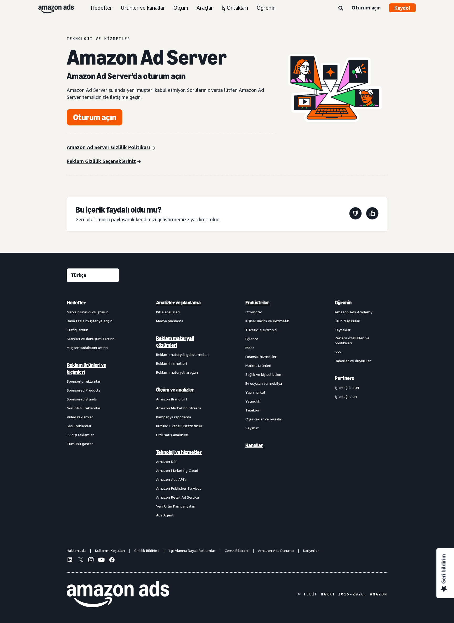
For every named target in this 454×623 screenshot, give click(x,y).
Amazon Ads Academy (353, 312)
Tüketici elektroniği (261, 330)
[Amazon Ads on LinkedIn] (70, 560)
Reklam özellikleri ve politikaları (352, 340)
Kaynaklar (342, 330)
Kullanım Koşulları (110, 550)
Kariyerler (311, 550)
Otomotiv (253, 312)
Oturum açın (366, 7)
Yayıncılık (252, 401)
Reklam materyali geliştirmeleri (182, 354)
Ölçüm (180, 8)
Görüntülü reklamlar (83, 408)
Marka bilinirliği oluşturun (88, 312)
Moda (249, 347)
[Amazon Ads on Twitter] (80, 560)
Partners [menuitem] (344, 378)
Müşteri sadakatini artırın (87, 347)
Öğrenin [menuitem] (343, 302)
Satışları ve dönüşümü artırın (91, 338)
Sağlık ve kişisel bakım (263, 374)
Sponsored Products (83, 390)
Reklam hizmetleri (171, 363)
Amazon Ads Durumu (276, 550)
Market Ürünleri (258, 365)
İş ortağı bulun (347, 387)
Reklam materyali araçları (177, 372)
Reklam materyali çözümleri (175, 341)
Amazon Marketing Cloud (177, 470)
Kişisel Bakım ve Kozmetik (267, 321)
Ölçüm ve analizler (175, 390)
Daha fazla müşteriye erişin (89, 321)
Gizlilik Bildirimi (146, 550)
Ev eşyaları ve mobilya (263, 383)
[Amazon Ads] (52, 8)
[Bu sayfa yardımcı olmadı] (355, 214)
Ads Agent (165, 515)
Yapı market (255, 392)
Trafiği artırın (77, 330)
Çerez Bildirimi (237, 550)
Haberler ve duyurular (353, 360)
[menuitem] (93, 409)
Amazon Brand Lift (171, 399)
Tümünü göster (80, 443)
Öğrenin (266, 8)
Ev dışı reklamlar (80, 434)
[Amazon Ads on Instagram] (91, 560)
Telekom (252, 410)
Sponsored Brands (82, 399)
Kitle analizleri (168, 312)
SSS (338, 352)
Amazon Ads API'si (171, 479)
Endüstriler (257, 302)
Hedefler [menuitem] (76, 302)
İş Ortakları (234, 8)
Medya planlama (169, 321)
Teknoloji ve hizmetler (179, 452)
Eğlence (251, 338)
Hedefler (101, 8)
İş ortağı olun (346, 396)
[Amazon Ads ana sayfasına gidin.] (118, 594)
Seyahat (252, 428)
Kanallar (254, 445)
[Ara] (340, 8)
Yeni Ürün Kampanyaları (175, 506)
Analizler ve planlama (178, 302)
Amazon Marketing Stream (178, 408)
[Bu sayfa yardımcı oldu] (372, 214)
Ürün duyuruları (347, 321)
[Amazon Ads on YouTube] (101, 560)
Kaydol (402, 8)
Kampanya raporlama (173, 417)
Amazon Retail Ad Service (177, 497)
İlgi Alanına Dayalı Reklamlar (192, 550)
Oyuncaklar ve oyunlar (263, 419)
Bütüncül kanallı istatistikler (179, 426)
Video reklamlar (80, 417)
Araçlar (205, 8)
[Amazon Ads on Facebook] (112, 560)
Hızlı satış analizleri (172, 434)
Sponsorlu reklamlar (83, 381)
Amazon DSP (167, 461)
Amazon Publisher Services (178, 488)
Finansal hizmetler (260, 356)
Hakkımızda (76, 550)
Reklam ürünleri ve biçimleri (86, 368)
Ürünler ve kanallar (143, 8)
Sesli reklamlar (79, 426)
